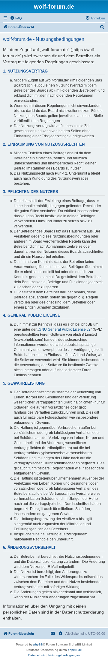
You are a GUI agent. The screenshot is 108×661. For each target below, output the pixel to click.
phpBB (38, 644)
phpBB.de (75, 649)
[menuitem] (16, 18)
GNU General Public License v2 (65, 329)
